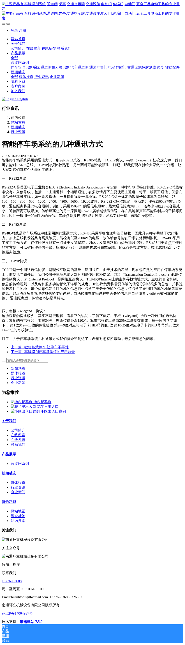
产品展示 (9, 454)
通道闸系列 (20, 464)
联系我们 (18, 444)
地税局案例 (42, 402)
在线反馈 (18, 440)
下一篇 (43, 352)
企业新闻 (18, 383)
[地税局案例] (22, 402)
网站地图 (18, 511)
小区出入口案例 (53, 411)
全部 (14, 58)
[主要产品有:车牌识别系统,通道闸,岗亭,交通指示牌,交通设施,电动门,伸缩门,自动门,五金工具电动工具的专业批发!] (92, 11)
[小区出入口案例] (26, 411)
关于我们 (9, 421)
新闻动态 (18, 127)
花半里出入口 (48, 407)
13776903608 (12, 581)
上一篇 (40, 347)
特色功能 (9, 502)
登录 (14, 30)
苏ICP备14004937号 (17, 613)
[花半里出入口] (24, 407)
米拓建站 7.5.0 (31, 622)
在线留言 (18, 435)
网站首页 (18, 39)
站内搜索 (18, 521)
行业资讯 (18, 132)
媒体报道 (18, 373)
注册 (22, 30)
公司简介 (18, 430)
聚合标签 (18, 516)
